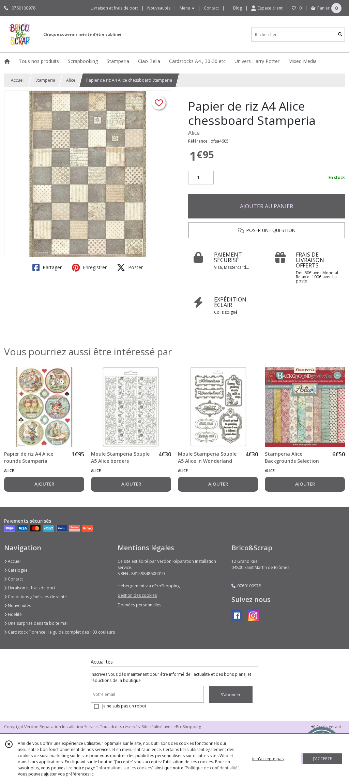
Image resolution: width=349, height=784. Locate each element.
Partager (51, 267)
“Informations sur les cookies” (124, 768)
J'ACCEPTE (322, 759)
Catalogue (17, 570)
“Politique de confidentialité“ (211, 768)
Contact (211, 8)
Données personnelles (139, 605)
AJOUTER (44, 484)
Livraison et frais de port (31, 588)
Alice (70, 80)
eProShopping (187, 727)
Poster (135, 267)
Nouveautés (19, 605)
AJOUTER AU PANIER (266, 206)
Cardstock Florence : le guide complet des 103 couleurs (61, 632)
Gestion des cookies (137, 595)
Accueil (18, 80)
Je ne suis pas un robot (124, 706)
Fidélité (14, 614)
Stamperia (45, 80)
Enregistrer (94, 267)
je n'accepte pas (268, 759)
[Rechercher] (340, 34)
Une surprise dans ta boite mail (38, 623)
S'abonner (231, 695)
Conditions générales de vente (37, 597)
